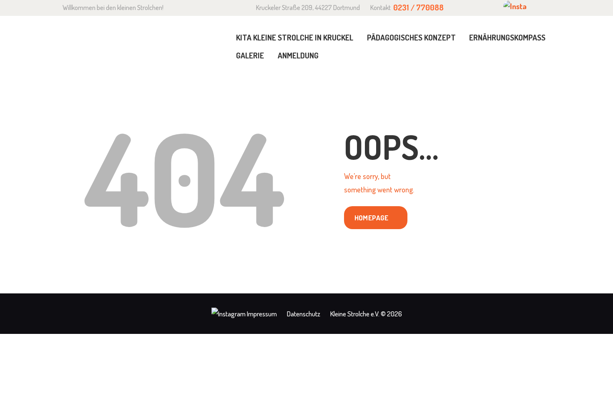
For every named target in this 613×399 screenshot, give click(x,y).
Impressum (262, 313)
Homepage (371, 217)
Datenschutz (303, 313)
